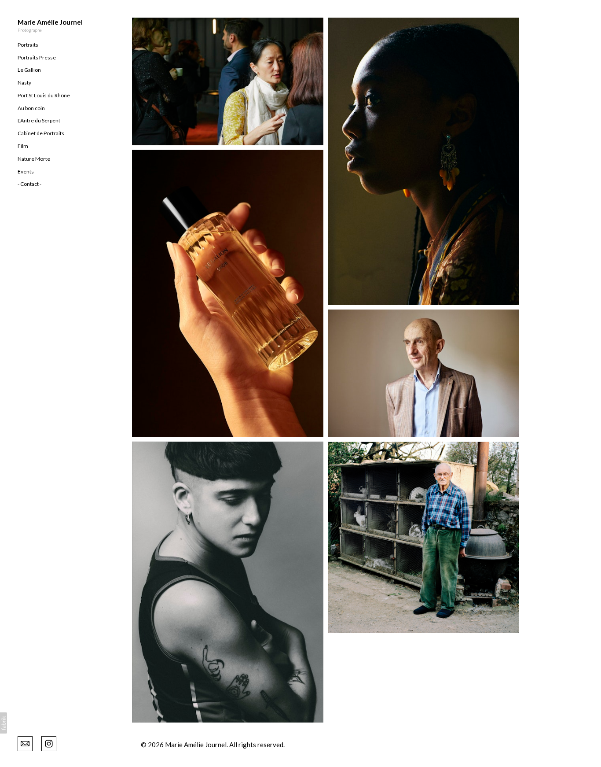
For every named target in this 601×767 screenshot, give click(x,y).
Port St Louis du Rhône (44, 95)
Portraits (28, 44)
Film (23, 146)
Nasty (24, 82)
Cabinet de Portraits (41, 133)
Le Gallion (29, 69)
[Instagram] (48, 742)
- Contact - (29, 184)
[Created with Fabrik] (3, 723)
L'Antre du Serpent (39, 120)
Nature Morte (34, 158)
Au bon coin (31, 108)
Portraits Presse (37, 57)
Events (26, 171)
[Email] (25, 742)
